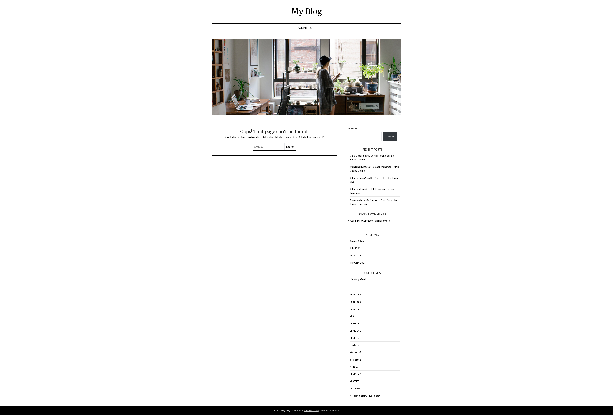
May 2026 (355, 255)
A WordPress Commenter (361, 220)
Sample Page (306, 27)
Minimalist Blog (311, 410)
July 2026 (355, 248)
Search (352, 128)
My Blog (306, 11)
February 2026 (358, 262)
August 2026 (357, 240)
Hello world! (384, 220)
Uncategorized (358, 279)
